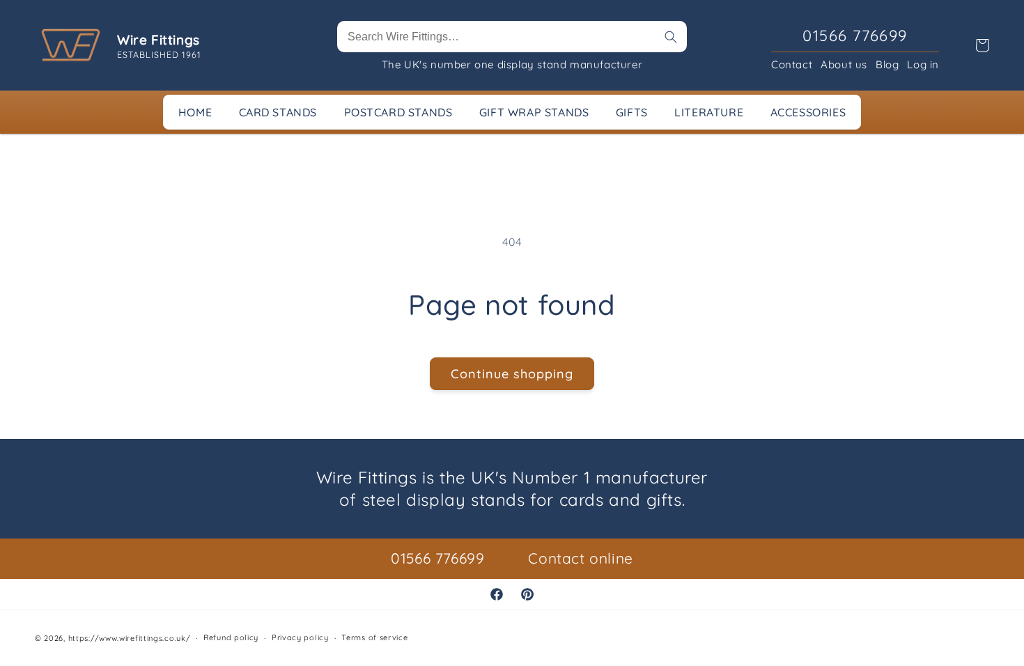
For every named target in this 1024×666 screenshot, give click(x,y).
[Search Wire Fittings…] (670, 37)
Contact (791, 64)
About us (844, 64)
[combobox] (512, 36)
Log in (923, 64)
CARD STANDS (278, 112)
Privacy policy (300, 637)
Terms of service (374, 637)
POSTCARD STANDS (398, 112)
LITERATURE (708, 112)
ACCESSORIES (808, 112)
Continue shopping (512, 374)
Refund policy (230, 637)
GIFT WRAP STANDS (534, 112)
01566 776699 (437, 558)
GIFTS (632, 112)
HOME (195, 112)
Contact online (580, 558)
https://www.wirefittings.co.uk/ (129, 638)
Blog (887, 64)
